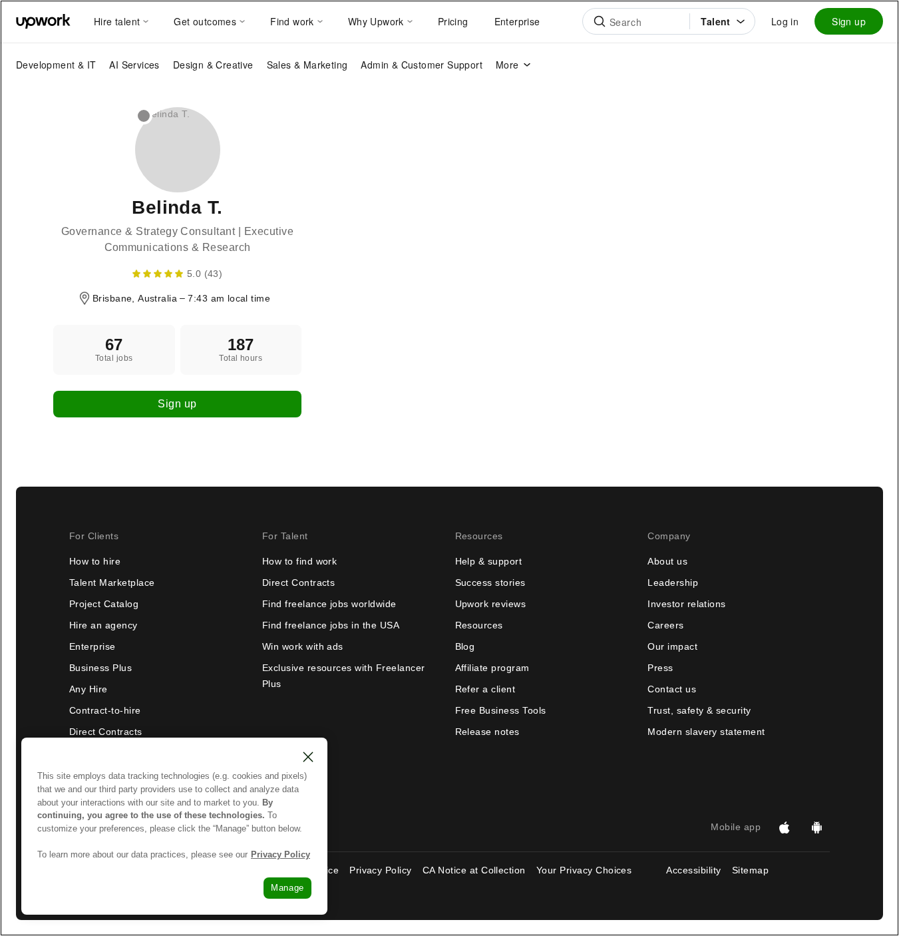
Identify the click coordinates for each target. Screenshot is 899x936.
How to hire (94, 561)
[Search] (600, 21)
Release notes (487, 731)
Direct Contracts (105, 731)
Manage (287, 888)
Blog (465, 646)
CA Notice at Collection (474, 870)
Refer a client (485, 689)
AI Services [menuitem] (134, 64)
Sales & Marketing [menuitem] (307, 64)
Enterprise (92, 646)
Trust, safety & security (699, 710)
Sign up (849, 21)
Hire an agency (103, 625)
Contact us (671, 689)
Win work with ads (302, 646)
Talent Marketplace (112, 582)
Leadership (672, 582)
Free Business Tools (500, 710)
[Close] (308, 757)
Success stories (490, 582)
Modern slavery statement (706, 731)
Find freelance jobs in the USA (330, 625)
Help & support (488, 561)
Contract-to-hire (105, 710)
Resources (479, 625)
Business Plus (100, 667)
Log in (785, 21)
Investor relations (686, 603)
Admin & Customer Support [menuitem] (421, 64)
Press (660, 667)
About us (667, 561)
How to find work (299, 561)
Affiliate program (492, 667)
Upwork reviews (490, 603)
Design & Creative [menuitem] (213, 64)
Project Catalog (103, 603)
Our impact (672, 646)
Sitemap (750, 870)
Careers (665, 625)
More (507, 64)
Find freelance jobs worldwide (329, 603)
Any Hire (88, 689)
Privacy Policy (380, 870)
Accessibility (693, 870)
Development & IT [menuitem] (56, 64)
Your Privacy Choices (596, 870)
